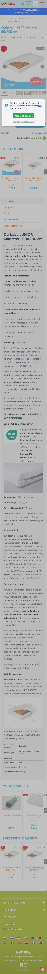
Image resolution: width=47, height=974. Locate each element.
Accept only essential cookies (23, 121)
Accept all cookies (24, 115)
